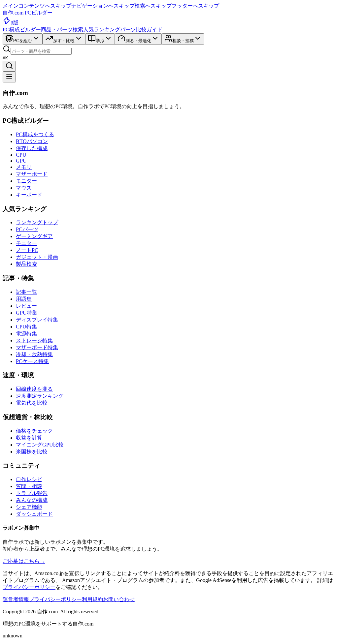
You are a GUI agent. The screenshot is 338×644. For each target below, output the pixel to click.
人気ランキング (101, 29)
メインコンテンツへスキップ (37, 6)
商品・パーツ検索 (62, 29)
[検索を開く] (9, 66)
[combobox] (41, 51)
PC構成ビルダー (22, 29)
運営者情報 (16, 599)
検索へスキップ (153, 6)
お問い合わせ (119, 599)
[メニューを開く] (9, 77)
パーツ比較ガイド (141, 29)
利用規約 (92, 599)
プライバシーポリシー (29, 587)
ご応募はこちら (24, 561)
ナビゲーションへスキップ (103, 6)
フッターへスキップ (195, 6)
